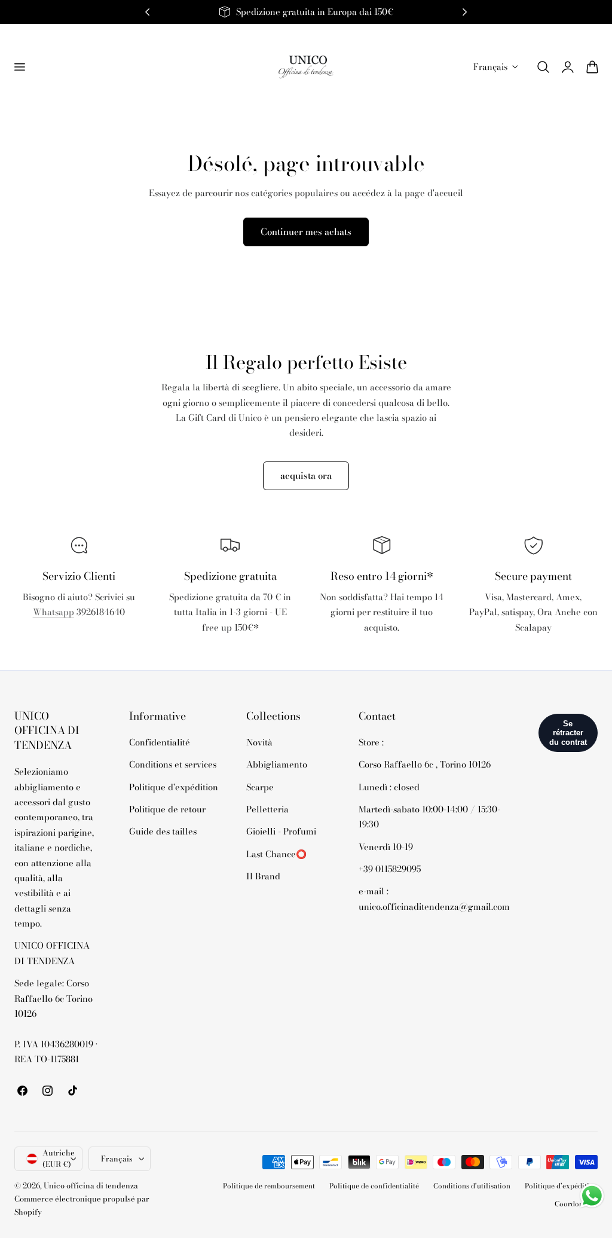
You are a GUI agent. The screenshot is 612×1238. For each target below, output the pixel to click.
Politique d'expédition (173, 787)
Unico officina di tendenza (91, 1185)
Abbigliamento (276, 765)
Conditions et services (172, 765)
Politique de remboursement (269, 1186)
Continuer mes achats (306, 232)
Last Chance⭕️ (276, 854)
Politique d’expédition (561, 1186)
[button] (19, 67)
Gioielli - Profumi (281, 832)
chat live (79, 639)
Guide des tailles (163, 832)
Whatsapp (53, 612)
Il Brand (263, 876)
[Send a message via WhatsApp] (592, 1196)
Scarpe (260, 787)
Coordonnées (576, 1204)
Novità (259, 742)
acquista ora (306, 475)
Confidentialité (159, 742)
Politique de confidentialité (374, 1186)
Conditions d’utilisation (471, 1186)
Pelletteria (267, 809)
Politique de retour (167, 809)
